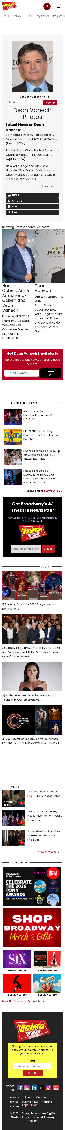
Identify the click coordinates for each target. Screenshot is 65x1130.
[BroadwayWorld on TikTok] (41, 1087)
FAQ (14, 212)
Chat (30, 16)
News (15, 195)
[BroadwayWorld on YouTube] (56, 1087)
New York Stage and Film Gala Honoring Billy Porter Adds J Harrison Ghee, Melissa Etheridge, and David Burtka (31, 172)
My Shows (43, 16)
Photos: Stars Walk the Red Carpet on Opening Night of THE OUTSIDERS (32, 152)
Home (5, 16)
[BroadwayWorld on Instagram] (27, 1087)
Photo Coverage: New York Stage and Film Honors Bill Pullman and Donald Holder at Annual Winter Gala (49, 318)
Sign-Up (32, 1073)
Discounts (34, 1001)
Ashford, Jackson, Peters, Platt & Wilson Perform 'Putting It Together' (44, 816)
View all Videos (47, 852)
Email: (33, 1061)
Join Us (14, 1101)
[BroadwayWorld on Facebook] (19, 1087)
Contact (41, 1097)
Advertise (15, 1097)
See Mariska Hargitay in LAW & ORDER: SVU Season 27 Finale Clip (43, 835)
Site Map (15, 1106)
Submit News (30, 1101)
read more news (47, 186)
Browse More (44, 491)
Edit (15, 206)
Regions (47, 1101)
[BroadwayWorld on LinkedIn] (34, 1087)
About (28, 1097)
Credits (17, 200)
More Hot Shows (12, 1001)
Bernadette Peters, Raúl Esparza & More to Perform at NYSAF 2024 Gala (32, 137)
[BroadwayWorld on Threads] (48, 1087)
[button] (47, 6)
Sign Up (50, 102)
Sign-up (48, 549)
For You (17, 16)
